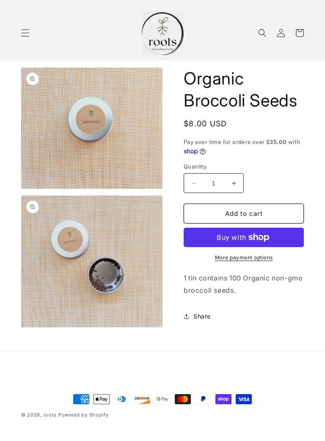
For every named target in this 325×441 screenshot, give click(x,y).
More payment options (244, 257)
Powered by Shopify (83, 415)
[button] (25, 33)
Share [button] (202, 316)
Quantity (195, 166)
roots (50, 415)
